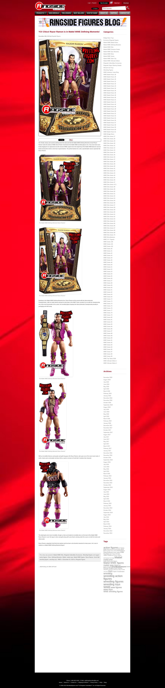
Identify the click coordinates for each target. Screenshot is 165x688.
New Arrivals (54, 13)
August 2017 (107, 434)
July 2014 (106, 517)
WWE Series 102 (108, 246)
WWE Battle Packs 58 (110, 125)
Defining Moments (57, 557)
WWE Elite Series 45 (109, 177)
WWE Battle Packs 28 (110, 74)
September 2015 (108, 487)
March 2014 (107, 524)
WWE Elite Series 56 (109, 203)
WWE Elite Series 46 (109, 180)
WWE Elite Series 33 (109, 150)
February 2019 (107, 393)
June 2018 (106, 412)
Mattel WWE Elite (58, 555)
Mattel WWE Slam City (110, 58)
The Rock (106, 571)
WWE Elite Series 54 (109, 200)
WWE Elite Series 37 (109, 159)
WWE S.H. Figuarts (109, 239)
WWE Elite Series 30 (109, 143)
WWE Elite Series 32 (109, 148)
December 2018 (108, 398)
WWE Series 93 (108, 345)
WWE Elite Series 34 (109, 152)
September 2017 (108, 432)
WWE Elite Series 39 (109, 164)
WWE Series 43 (108, 255)
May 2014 (106, 519)
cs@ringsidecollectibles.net (91, 680)
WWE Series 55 (108, 276)
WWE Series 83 (108, 324)
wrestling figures (44, 559)
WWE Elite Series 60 (109, 212)
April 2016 (106, 471)
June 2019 (106, 384)
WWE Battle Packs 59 (110, 127)
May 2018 (106, 414)
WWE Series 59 (108, 285)
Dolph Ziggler (116, 552)
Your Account (104, 3)
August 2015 (107, 489)
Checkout (126, 3)
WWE (59, 559)
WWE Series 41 (108, 251)
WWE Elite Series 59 (109, 209)
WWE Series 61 (108, 290)
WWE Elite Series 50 (109, 191)
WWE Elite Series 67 (109, 228)
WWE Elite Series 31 (109, 145)
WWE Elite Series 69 (109, 232)
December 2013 (108, 531)
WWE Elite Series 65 (109, 223)
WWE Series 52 (108, 269)
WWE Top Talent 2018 (110, 358)
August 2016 (107, 462)
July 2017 (106, 437)
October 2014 (107, 510)
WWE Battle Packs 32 (110, 83)
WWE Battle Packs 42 (110, 102)
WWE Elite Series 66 (109, 225)
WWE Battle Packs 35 (110, 90)
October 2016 (107, 457)
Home (60, 682)
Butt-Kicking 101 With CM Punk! (47, 566)
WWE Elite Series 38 (109, 161)
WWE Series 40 (108, 248)
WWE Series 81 (108, 319)
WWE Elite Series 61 (109, 214)
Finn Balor (106, 554)
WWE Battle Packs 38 (110, 95)
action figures (43, 557)
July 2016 (106, 464)
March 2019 (107, 391)
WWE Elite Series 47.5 (110, 184)
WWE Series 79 (108, 315)
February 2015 (107, 503)
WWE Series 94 (108, 347)
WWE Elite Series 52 (109, 196)
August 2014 (107, 515)
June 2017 (106, 439)
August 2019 (107, 379)
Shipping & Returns (83, 682)
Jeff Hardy (117, 553)
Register (94, 3)
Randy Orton (107, 566)
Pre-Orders (66, 13)
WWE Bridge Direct (109, 134)
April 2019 (106, 389)
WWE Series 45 (108, 260)
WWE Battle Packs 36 (110, 93)
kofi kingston (106, 558)
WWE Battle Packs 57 (110, 122)
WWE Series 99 (108, 356)
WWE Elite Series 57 (109, 205)
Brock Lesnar (107, 550)
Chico (49, 557)
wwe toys (108, 589)
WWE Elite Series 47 (109, 182)
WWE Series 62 (108, 292)
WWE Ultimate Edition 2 (110, 363)
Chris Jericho (114, 550)
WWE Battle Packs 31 (110, 81)
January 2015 (107, 505)
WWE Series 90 (108, 338)
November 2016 (108, 455)
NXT (119, 565)
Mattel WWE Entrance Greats (112, 49)
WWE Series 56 (108, 278)
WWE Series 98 (108, 354)
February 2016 (107, 476)
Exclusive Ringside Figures (111, 40)
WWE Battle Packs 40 (110, 97)
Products (40, 13)
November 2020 (108, 377)
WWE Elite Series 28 (109, 138)
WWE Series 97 (108, 351)
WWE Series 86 (108, 328)
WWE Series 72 (108, 299)
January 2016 (107, 478)
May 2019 (106, 386)
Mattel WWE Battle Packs (111, 42)
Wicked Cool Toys (109, 67)
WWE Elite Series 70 (109, 235)
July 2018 (106, 409)
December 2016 (108, 453)
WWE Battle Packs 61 (110, 132)
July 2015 (106, 492)
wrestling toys (53, 559)
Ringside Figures (56, 36)
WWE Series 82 (108, 322)
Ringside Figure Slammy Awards (112, 65)
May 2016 (106, 469)
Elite (122, 552)
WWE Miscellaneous (109, 237)
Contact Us (124, 13)
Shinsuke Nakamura (113, 569)
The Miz (123, 569)
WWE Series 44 (108, 258)
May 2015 (106, 496)
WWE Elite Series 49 (109, 189)
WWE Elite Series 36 (109, 157)
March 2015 (107, 501)
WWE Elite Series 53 (109, 198)
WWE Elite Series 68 (109, 230)
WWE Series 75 (108, 306)
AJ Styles (121, 548)
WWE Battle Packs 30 (110, 79)
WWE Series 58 (108, 283)
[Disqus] (86, 593)
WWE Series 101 (108, 244)
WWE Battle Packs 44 (110, 104)
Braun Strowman (114, 549)
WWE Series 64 (108, 296)
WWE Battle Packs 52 (110, 113)
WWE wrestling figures (113, 591)
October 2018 (107, 402)
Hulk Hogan (112, 553)
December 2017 (108, 425)
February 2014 (107, 526)
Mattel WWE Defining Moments (112, 45)
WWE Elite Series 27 (109, 136)
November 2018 (108, 400)
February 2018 (107, 421)
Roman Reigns (109, 568)
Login (89, 3)
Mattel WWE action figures (110, 561)
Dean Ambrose (108, 552)
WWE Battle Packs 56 (110, 120)
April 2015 (106, 499)
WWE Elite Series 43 (109, 173)
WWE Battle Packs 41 (110, 99)
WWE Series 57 (108, 280)
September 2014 (108, 512)
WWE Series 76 (108, 308)
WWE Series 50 (108, 264)
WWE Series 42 (108, 253)
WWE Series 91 (108, 340)
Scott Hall (96, 557)
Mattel (64, 557)
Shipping (114, 13)
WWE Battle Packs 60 (110, 129)
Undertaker (121, 571)
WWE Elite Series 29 (109, 141)
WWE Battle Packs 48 (110, 106)
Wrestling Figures (88, 555)
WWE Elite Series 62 (109, 216)
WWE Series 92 (108, 342)
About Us (103, 13)
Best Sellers (79, 13)
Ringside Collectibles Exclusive (118, 566)
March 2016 (107, 473)
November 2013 (108, 533)
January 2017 (107, 450)
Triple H (115, 571)
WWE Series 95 (108, 349)
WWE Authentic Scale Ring (111, 72)
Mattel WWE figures (79, 557)
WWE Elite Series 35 (109, 154)
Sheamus (106, 569)
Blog (105, 682)
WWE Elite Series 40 (109, 166)
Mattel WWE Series (109, 56)
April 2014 (106, 521)
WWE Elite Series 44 (109, 175)
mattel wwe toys (111, 565)
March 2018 (107, 418)
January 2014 (107, 528)
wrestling (108, 573)
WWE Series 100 (108, 241)
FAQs (100, 682)
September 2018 (108, 405)
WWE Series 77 (108, 310)
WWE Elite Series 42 (109, 170)
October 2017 (107, 430)
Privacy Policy (94, 682)
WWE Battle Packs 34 (110, 88)
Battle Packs (107, 549)
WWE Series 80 (108, 317)
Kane (112, 555)
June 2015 (106, 494)
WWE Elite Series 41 (109, 168)
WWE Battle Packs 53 (110, 116)
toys (110, 571)
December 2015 (108, 480)
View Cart (117, 3)
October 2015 (107, 485)
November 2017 (108, 428)
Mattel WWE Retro (109, 54)
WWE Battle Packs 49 (110, 109)
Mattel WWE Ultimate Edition (112, 61)
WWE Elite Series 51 (109, 193)
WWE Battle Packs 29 (110, 77)
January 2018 (107, 423)
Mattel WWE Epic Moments (111, 51)
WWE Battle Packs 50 (110, 111)
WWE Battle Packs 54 (110, 118)
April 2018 (106, 416)
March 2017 (107, 446)
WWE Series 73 (108, 301)
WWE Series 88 (108, 333)
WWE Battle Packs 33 (110, 86)
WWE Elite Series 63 (109, 219)
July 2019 (106, 382)
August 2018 (107, 407)
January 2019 (107, 395)
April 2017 (106, 444)
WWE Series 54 (108, 274)
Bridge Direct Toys (109, 38)
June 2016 (106, 466)
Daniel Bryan (121, 550)
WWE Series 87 (108, 331)
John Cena (107, 555)
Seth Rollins (118, 568)
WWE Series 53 (108, 271)
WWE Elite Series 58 (109, 207)
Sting (119, 569)
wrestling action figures (113, 577)
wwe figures (116, 587)
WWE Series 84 (108, 326)
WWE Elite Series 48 (109, 187)
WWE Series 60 (108, 287)
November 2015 (108, 483)
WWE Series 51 (108, 267)
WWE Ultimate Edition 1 (110, 361)
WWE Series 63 (108, 294)
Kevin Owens (117, 555)
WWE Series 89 (108, 335)
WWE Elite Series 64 (109, 221)
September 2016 (108, 460)
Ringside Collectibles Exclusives (73, 555)
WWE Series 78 (108, 312)
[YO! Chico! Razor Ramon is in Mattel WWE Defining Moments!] (70, 87)
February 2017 (107, 448)
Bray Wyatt (121, 549)
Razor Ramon (89, 557)
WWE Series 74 (108, 303)
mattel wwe (70, 557)
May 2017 (106, 441)
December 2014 (108, 508)
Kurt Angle (112, 558)
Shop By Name (92, 13)
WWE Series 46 (108, 262)
